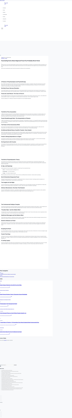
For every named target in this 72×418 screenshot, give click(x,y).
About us (3, 399)
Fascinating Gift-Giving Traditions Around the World (8, 274)
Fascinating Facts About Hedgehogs (6, 374)
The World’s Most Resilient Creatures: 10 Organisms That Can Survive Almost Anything (12, 382)
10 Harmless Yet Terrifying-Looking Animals (7, 370)
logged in (5, 340)
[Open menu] (2, 28)
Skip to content (2, 0)
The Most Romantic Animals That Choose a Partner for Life (9, 381)
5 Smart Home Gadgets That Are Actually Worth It (8, 380)
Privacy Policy (3, 396)
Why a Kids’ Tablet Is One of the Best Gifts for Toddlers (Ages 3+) (10, 376)
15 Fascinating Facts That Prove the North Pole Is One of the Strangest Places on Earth (12, 387)
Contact (3, 398)
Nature (4, 12)
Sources (3, 400)
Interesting (5, 14)
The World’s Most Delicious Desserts (6, 372)
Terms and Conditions (4, 397)
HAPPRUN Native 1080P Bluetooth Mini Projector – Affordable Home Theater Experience (12, 379)
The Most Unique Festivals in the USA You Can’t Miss (8, 386)
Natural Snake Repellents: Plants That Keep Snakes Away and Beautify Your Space (12, 388)
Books (4, 16)
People (6, 58)
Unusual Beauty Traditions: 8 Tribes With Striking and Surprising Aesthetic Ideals (11, 373)
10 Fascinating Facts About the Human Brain (7, 378)
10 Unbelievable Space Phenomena (6, 377)
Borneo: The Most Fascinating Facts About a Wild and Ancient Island (10, 371)
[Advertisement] (36, 35)
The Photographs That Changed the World (7, 383)
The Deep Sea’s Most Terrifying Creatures (7, 385)
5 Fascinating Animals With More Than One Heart (8, 389)
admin (3, 57)
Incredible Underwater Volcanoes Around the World (8, 375)
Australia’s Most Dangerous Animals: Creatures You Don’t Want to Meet (10, 384)
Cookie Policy (3, 395)
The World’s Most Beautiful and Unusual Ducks (7, 276)
